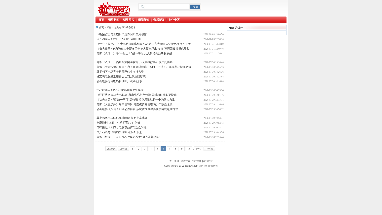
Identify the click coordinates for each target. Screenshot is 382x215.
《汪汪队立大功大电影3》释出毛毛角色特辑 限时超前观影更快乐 (136, 94)
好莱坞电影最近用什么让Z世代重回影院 (121, 76)
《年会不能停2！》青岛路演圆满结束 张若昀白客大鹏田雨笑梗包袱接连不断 (143, 43)
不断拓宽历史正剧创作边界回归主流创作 (121, 34)
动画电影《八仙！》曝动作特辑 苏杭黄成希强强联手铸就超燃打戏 (137, 109)
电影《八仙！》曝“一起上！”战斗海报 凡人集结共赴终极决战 (134, 53)
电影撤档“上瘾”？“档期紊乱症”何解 (118, 122)
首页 (101, 27)
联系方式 (185, 161)
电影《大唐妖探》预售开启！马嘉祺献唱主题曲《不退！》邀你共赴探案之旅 (143, 66)
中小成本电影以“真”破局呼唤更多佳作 (119, 90)
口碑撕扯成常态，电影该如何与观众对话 (121, 127)
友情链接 (208, 161)
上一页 (123, 148)
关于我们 (174, 161)
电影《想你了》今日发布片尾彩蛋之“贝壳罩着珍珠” (128, 137)
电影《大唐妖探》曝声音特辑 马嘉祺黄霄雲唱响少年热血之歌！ (135, 104)
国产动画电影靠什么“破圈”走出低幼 (118, 39)
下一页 (209, 148)
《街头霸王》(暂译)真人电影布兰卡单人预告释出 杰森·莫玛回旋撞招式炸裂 (142, 48)
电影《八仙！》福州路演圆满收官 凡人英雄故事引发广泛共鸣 (134, 62)
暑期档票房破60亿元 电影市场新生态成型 (121, 117)
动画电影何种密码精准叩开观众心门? (119, 81)
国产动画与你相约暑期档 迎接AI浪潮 (119, 132)
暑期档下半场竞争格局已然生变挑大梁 (120, 71)
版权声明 (197, 161)
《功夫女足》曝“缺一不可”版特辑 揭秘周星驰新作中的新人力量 (135, 99)
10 (188, 148)
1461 (198, 148)
